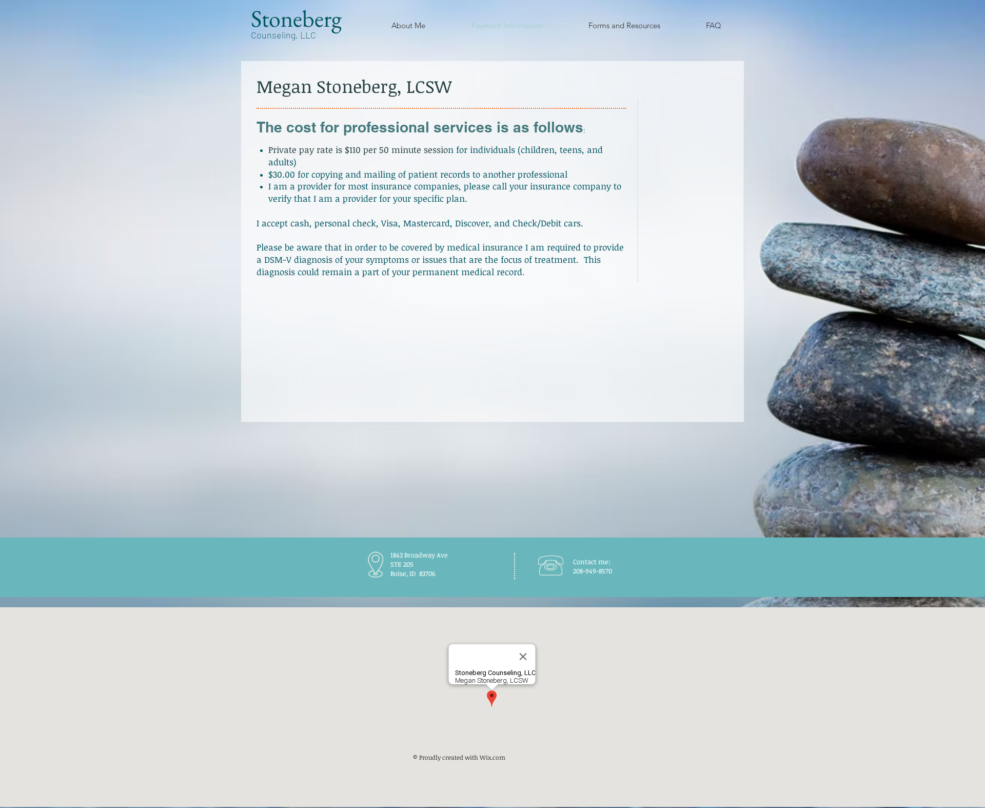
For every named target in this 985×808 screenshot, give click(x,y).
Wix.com (492, 757)
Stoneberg (296, 18)
